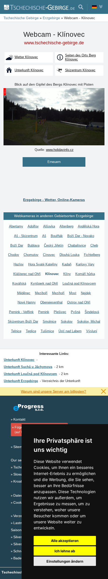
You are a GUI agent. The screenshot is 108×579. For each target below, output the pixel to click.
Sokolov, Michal (88, 321)
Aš (44, 236)
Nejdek (86, 293)
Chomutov (31, 255)
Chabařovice (77, 245)
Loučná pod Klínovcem (79, 283)
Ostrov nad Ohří (78, 302)
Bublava (33, 245)
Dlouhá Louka (69, 255)
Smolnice (49, 321)
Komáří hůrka (85, 274)
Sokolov (67, 321)
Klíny (67, 274)
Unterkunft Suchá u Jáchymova (28, 367)
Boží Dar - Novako (80, 236)
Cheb (94, 245)
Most (72, 293)
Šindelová (92, 312)
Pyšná (75, 312)
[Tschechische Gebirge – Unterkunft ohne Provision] (39, 7)
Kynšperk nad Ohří (44, 283)
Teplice (31, 331)
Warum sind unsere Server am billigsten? (53, 391)
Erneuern (54, 162)
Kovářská (19, 283)
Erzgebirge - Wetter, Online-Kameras (54, 200)
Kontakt (19, 419)
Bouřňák (57, 236)
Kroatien (20, 481)
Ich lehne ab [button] (65, 551)
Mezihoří (58, 293)
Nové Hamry (27, 302)
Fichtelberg (92, 255)
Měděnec (23, 293)
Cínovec (49, 255)
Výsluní (91, 331)
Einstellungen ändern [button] (64, 561)
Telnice (16, 331)
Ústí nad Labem (70, 331)
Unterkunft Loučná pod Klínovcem (30, 374)
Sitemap (19, 447)
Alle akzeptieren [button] (65, 540)
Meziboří (41, 293)
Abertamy (16, 226)
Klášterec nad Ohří (27, 274)
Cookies (19, 502)
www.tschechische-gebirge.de (54, 43)
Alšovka (49, 226)
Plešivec (60, 312)
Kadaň (66, 264)
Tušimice (47, 331)
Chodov (13, 255)
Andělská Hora (88, 226)
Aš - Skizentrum (26, 236)
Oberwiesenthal (51, 302)
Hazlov (19, 264)
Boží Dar (16, 245)
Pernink (43, 312)
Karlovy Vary (85, 264)
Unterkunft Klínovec (19, 360)
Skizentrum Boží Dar (23, 321)
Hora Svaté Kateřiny (43, 264)
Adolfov (33, 226)
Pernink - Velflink (21, 312)
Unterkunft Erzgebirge (21, 381)
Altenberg (66, 226)
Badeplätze (22, 558)
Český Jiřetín (53, 245)
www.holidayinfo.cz (60, 150)
